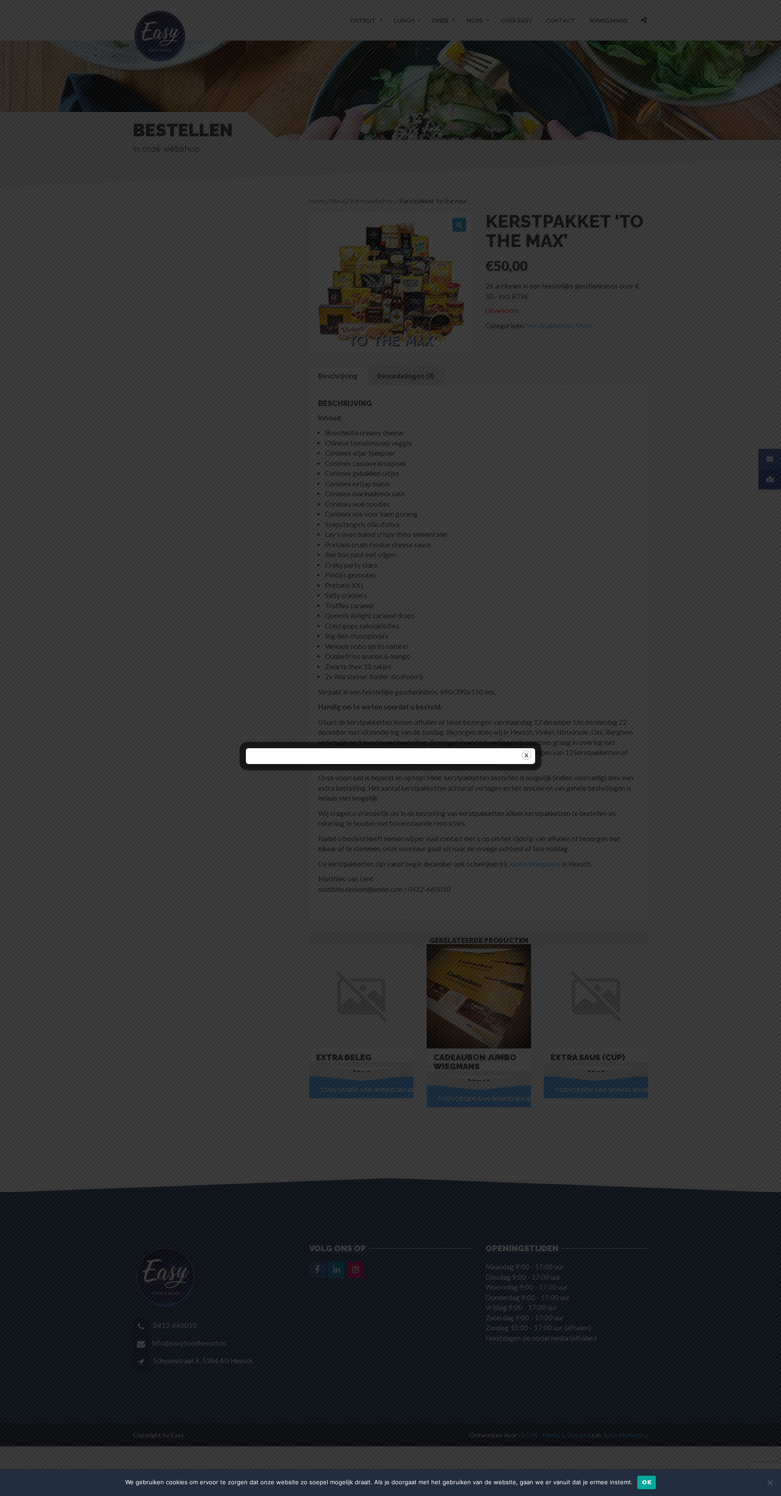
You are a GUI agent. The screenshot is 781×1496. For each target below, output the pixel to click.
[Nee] (769, 1482)
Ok (646, 1482)
